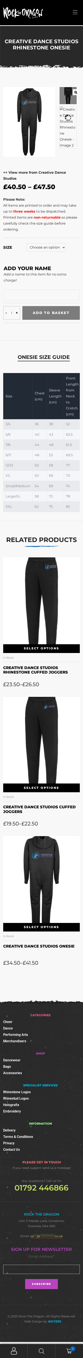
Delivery (9, 1130)
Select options (41, 648)
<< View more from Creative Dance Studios (34, 175)
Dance (8, 1028)
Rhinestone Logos (17, 1092)
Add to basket (51, 313)
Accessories (12, 1073)
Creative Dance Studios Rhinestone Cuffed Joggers (35, 670)
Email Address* (41, 1256)
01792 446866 (41, 1187)
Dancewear (11, 1060)
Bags (7, 1067)
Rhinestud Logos (16, 1098)
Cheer (7, 1022)
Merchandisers (14, 1041)
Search (41, 1351)
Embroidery (12, 1111)
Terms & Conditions (18, 1137)
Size (7, 247)
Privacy (8, 1143)
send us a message (56, 1168)
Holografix (11, 1105)
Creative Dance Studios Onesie (38, 946)
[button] (76, 92)
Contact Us (11, 1150)
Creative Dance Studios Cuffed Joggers (39, 809)
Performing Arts (15, 1035)
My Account (14, 1351)
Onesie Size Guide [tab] (44, 357)
